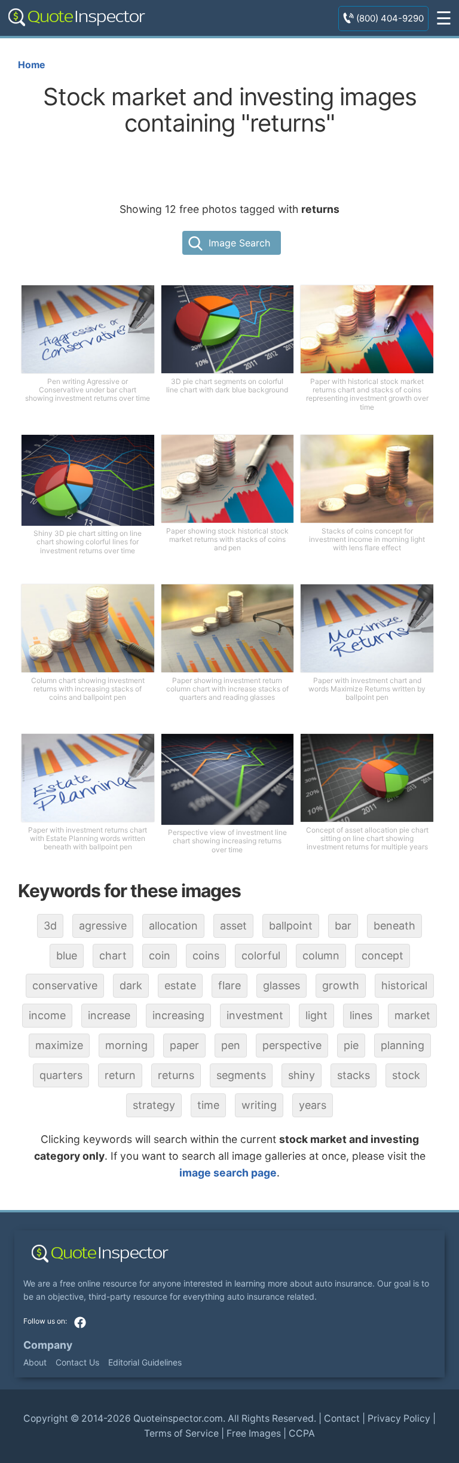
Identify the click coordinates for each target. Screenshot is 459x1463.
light (316, 1015)
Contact (342, 1418)
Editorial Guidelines (145, 1362)
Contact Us (77, 1362)
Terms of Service (181, 1433)
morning (126, 1045)
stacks (353, 1075)
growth (340, 985)
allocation (173, 925)
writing (259, 1105)
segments (241, 1075)
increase (109, 1015)
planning (402, 1045)
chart (113, 955)
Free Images (254, 1433)
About (35, 1362)
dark (131, 985)
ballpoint (291, 925)
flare (229, 985)
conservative (64, 985)
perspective (292, 1045)
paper (184, 1045)
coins (205, 955)
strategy (154, 1105)
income (47, 1015)
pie (351, 1045)
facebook (80, 1322)
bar (343, 925)
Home (31, 65)
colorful (260, 955)
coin (159, 955)
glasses (281, 985)
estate (180, 985)
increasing (178, 1015)
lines (361, 1015)
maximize (59, 1045)
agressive (103, 925)
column (320, 955)
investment (255, 1015)
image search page (228, 1172)
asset (233, 925)
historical (404, 985)
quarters (60, 1075)
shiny (301, 1075)
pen (230, 1045)
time (208, 1105)
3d (50, 925)
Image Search (239, 243)
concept (382, 955)
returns (176, 1075)
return (120, 1075)
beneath (394, 925)
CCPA (302, 1433)
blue (66, 955)
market (412, 1015)
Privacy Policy (399, 1418)
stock (406, 1075)
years (312, 1105)
